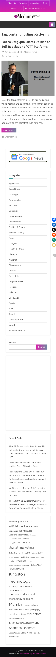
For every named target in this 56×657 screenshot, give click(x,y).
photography (35, 610)
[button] (54, 220)
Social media (26, 633)
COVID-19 (25, 538)
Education (13, 211)
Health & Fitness (16, 249)
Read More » (9, 130)
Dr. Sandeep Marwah (16, 553)
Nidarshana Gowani (16, 610)
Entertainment (11, 137)
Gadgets (13, 243)
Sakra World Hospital (16, 618)
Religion (13, 287)
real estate (34, 614)
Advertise (23, 3)
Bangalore (13, 531)
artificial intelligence (20, 526)
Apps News (14, 189)
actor (31, 521)
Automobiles (15, 200)
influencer (36, 564)
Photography (15, 265)
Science (12, 292)
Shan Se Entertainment (24, 622)
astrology (13, 194)
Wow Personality (17, 330)
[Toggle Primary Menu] (52, 24)
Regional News (16, 281)
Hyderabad (20, 561)
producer (14, 614)
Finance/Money (16, 232)
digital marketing (21, 547)
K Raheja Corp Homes (20, 586)
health (11, 561)
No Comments (11, 56)
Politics (12, 270)
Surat (37, 632)
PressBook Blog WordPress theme (33, 654)
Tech (11, 308)
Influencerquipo (16, 569)
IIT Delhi (30, 561)
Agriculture (14, 183)
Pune (23, 614)
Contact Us (34, 3)
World (12, 325)
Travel (12, 314)
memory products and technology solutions (22, 596)
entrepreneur (14, 557)
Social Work (14, 298)
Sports (12, 303)
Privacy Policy (16, 9)
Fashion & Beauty (17, 227)
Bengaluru (25, 530)
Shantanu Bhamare (22, 628)
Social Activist (14, 633)
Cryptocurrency (18, 542)
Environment (15, 222)
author (35, 527)
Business (13, 205)
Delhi (30, 543)
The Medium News (28, 52)
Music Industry (31, 605)
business (33, 535)
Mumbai (16, 604)
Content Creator (15, 539)
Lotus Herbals (15, 590)
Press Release (15, 276)
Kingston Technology (19, 577)
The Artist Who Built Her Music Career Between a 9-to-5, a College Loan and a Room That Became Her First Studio (27, 504)
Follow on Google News (35, 9)
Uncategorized (16, 319)
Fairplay (24, 557)
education (37, 552)
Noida (27, 610)
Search (12, 342)
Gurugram (40, 557)
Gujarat (32, 557)
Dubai (27, 552)
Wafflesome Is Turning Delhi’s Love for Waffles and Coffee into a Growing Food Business (27, 492)
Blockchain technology (19, 535)
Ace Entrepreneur (17, 521)
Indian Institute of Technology (19, 565)
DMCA (45, 3)
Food (11, 238)
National (13, 260)
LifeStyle (13, 254)
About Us (12, 3)
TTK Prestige (13, 637)
